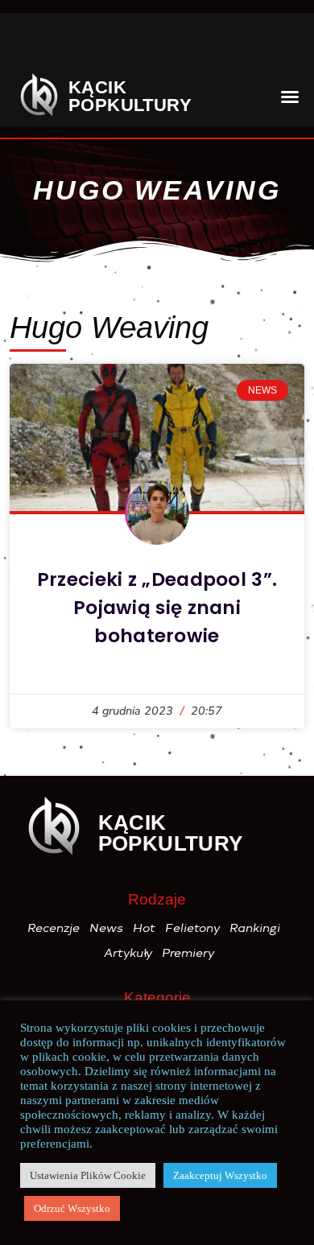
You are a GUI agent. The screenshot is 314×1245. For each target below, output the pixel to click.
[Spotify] (216, 45)
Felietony (193, 928)
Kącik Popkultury (130, 96)
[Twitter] (120, 45)
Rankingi (255, 928)
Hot (145, 928)
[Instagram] (76, 45)
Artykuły (129, 953)
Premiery (189, 953)
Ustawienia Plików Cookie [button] (88, 1175)
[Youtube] (164, 45)
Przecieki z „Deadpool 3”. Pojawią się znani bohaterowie (157, 608)
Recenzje (54, 928)
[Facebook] (31, 45)
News (107, 928)
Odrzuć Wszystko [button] (72, 1208)
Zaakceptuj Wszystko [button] (220, 1175)
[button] (275, 44)
